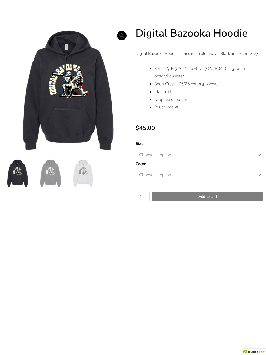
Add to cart (207, 196)
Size (140, 144)
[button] (122, 35)
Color (141, 164)
